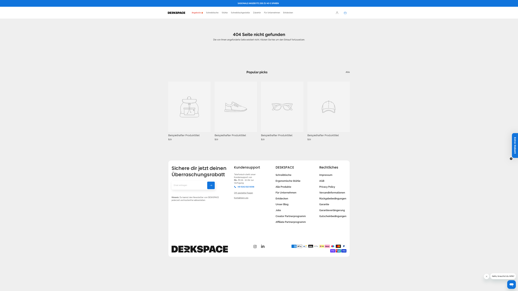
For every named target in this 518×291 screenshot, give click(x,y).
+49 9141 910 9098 (245, 187)
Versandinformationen (332, 192)
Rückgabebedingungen (332, 198)
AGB (321, 180)
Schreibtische (283, 175)
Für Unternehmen (286, 192)
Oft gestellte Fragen (243, 193)
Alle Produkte (283, 186)
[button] (288, 12)
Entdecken (282, 198)
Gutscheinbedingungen (332, 216)
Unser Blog (282, 204)
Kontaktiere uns (241, 198)
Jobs (278, 210)
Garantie (324, 204)
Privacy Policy (327, 186)
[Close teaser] (511, 158)
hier (273, 39)
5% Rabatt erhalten (211, 185)
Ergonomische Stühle (288, 180)
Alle (348, 72)
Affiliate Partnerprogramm (291, 222)
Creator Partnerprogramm (291, 216)
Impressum (325, 175)
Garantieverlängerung (332, 210)
